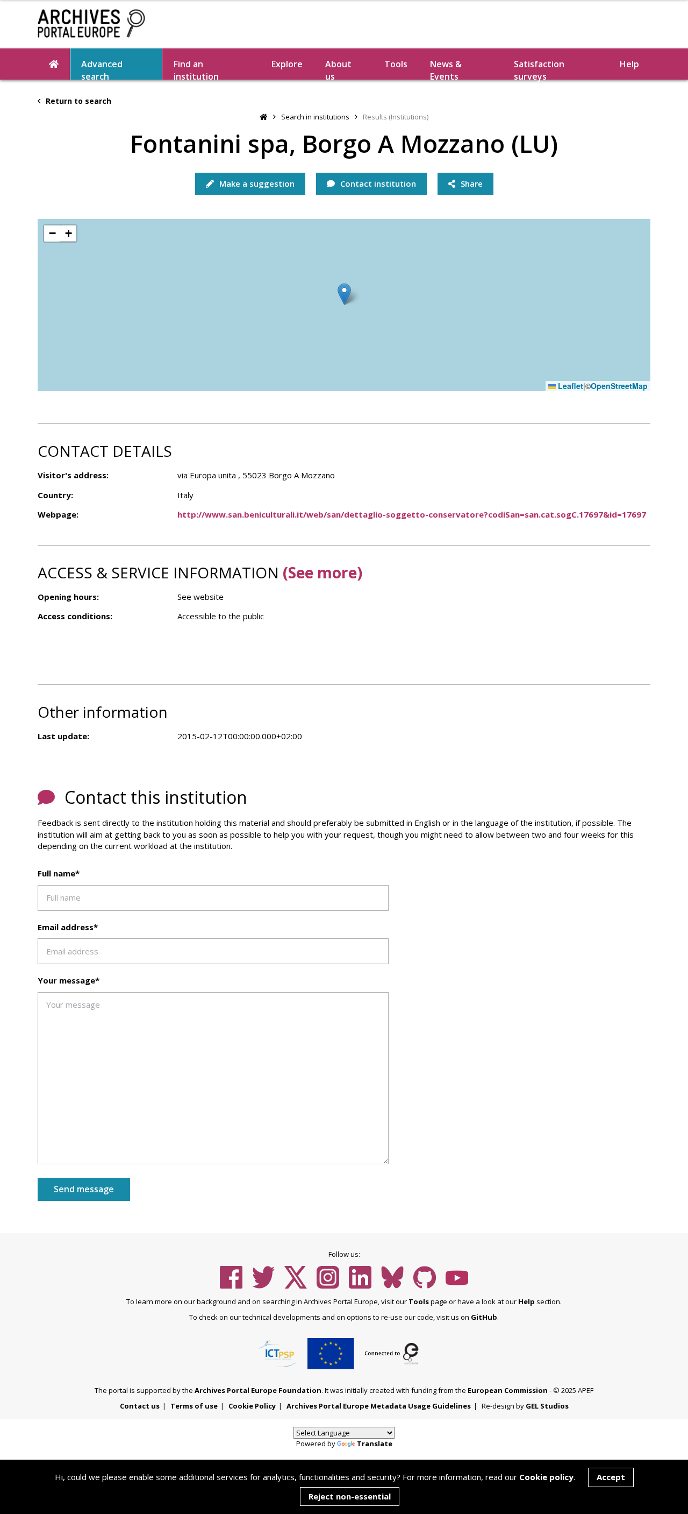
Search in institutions (315, 117)
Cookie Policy (252, 1406)
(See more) (322, 572)
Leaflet (569, 386)
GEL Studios (547, 1406)
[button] (344, 294)
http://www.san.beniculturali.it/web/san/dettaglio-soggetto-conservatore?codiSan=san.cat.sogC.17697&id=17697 (411, 514)
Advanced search (102, 69)
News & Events (446, 69)
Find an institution (196, 69)
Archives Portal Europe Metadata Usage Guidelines (378, 1406)
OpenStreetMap (619, 386)
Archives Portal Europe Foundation (258, 1390)
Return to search (77, 101)
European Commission (508, 1390)
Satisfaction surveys (539, 69)
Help (526, 1301)
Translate (374, 1443)
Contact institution (377, 183)
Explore (287, 64)
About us (338, 69)
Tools (395, 64)
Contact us (140, 1406)
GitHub (484, 1317)
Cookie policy (546, 1476)
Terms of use (194, 1406)
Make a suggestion (256, 183)
